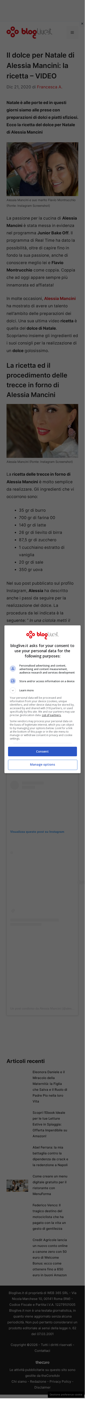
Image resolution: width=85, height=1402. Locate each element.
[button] (42, 690)
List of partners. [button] (51, 715)
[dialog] (42, 699)
